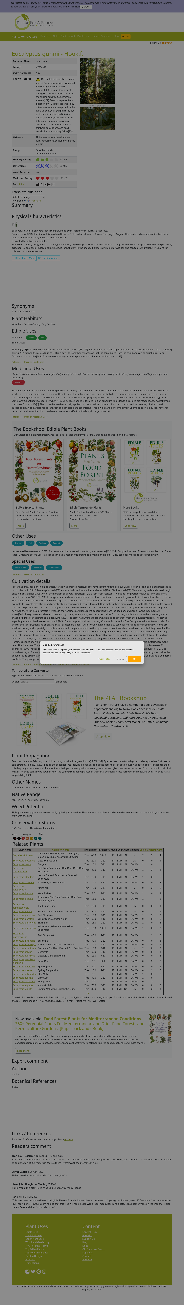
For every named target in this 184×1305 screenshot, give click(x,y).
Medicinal (152, 850)
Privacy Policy (104, 659)
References (17, 362)
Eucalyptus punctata (23, 978)
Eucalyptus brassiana (24, 860)
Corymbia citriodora (23, 855)
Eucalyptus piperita (22, 970)
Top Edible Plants (34, 1249)
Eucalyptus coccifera (23, 882)
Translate (36, 200)
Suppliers (106, 36)
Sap (42, 338)
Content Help (89, 1232)
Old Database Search (93, 1249)
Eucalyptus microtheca (24, 948)
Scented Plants (54, 568)
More (21, 525)
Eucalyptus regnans (23, 985)
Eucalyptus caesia (22, 864)
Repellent (56, 543)
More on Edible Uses (34, 362)
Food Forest (37, 568)
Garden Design (33, 1256)
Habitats (30, 1259)
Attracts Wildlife (20, 568)
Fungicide (42, 543)
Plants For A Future (24, 36)
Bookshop (87, 1235)
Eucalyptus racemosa (24, 981)
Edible (142, 850)
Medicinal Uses (33, 1235)
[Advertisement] (160, 107)
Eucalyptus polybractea (25, 974)
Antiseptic (18, 382)
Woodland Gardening (37, 1242)
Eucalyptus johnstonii (23, 919)
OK (134, 659)
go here (68, 1139)
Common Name (60, 850)
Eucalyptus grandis (22, 911)
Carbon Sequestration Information (73, 664)
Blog (116, 36)
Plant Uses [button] (83, 36)
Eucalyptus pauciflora (24, 955)
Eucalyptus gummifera (24, 915)
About (71, 36)
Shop (96, 36)
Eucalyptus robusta (22, 989)
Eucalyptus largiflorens (24, 922)
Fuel (30, 543)
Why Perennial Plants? (37, 1245)
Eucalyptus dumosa (23, 893)
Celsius (15, 681)
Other (160, 850)
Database (45, 36)
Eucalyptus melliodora (24, 941)
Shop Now (130, 525)
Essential (18, 543)
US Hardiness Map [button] (48, 258)
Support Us (88, 1238)
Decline (120, 659)
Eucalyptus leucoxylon (24, 928)
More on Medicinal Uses (36, 416)
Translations (32, 1263)
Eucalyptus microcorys (24, 944)
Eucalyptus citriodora (23, 877)
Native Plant (59, 36)
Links (85, 1245)
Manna (31, 338)
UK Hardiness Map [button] (24, 258)
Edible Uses (31, 1232)
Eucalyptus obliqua (22, 952)
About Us (87, 1259)
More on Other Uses (34, 574)
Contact (86, 1256)
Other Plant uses (34, 1238)
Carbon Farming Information (38, 664)
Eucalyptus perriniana (24, 966)
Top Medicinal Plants (36, 1252)
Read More (23, 1050)
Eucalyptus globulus (23, 899)
